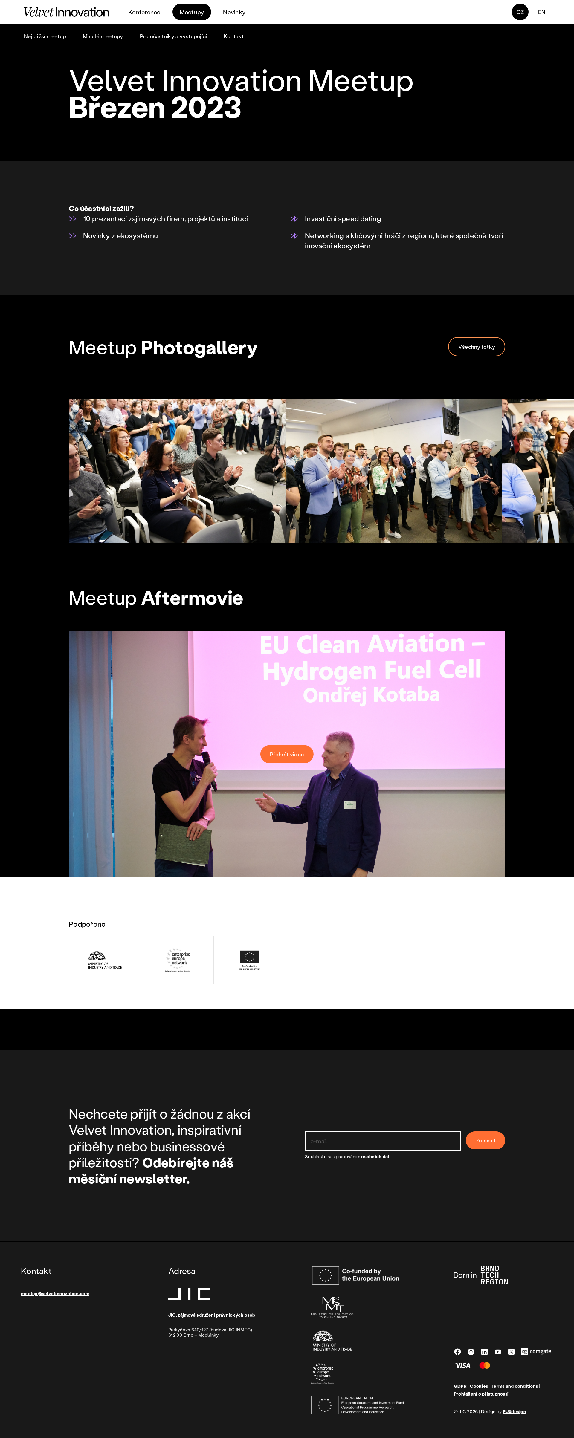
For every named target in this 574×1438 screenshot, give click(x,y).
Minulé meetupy (103, 36)
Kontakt (234, 36)
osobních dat (375, 1156)
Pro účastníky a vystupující (173, 36)
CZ (520, 12)
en (542, 12)
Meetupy (192, 12)
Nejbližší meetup (45, 36)
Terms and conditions (514, 1386)
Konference (144, 12)
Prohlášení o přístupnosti (481, 1394)
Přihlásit (485, 1140)
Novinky (234, 12)
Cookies (479, 1386)
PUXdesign (514, 1411)
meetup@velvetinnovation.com (55, 1293)
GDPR (461, 1386)
